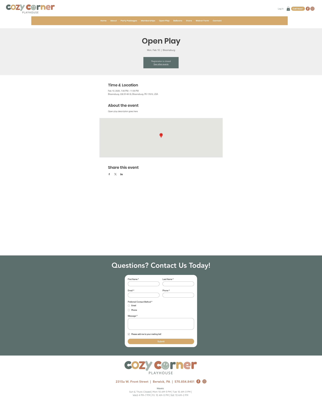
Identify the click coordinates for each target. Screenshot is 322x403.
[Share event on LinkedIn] (121, 174)
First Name (133, 279)
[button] (288, 9)
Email (131, 290)
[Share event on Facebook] (109, 174)
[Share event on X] (115, 174)
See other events (161, 64)
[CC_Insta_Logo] (312, 9)
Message (132, 316)
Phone (166, 290)
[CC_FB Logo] (308, 9)
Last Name (168, 279)
